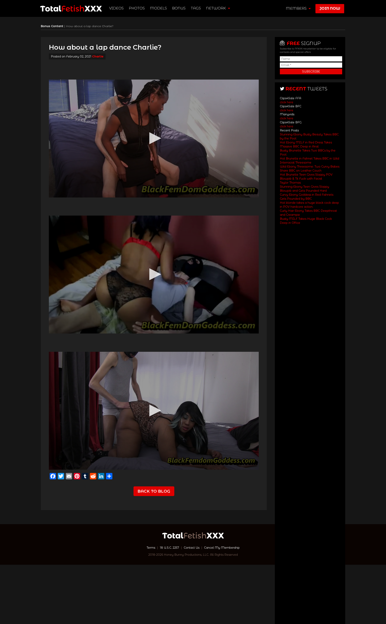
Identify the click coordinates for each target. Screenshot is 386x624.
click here (286, 102)
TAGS (196, 8)
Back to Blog (154, 491)
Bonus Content (52, 26)
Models (158, 8)
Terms (151, 547)
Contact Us (191, 547)
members (297, 8)
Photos (137, 8)
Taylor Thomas (290, 182)
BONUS (179, 8)
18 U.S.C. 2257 (169, 547)
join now (329, 8)
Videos (116, 8)
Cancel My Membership (222, 547)
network (216, 8)
